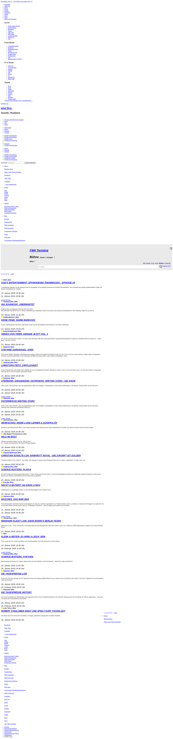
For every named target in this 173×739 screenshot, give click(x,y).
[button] (14, 120)
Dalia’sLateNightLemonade (12, 172)
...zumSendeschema (10, 184)
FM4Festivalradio (9, 209)
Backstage (11, 29)
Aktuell (6, 203)
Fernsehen (7, 4)
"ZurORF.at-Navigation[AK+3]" (23, 1)
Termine (6, 132)
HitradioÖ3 (11, 77)
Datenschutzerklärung (10, 728)
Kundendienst (12, 27)
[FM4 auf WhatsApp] (10, 140)
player (6, 121)
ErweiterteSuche (166, 266)
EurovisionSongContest (11, 206)
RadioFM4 (11, 79)
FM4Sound (7, 127)
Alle (144, 263)
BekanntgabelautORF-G (11, 733)
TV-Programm (12, 67)
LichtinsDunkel (12, 36)
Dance (6, 129)
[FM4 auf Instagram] (10, 135)
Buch (5, 198)
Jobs (9, 57)
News (6, 17)
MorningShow (8, 169)
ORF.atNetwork (9, 693)
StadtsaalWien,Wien (10, 301)
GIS (9, 39)
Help (9, 95)
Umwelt (6, 195)
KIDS (6, 8)
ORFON (7, 6)
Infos (5, 216)
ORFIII (10, 71)
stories (6, 124)
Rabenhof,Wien (8, 347)
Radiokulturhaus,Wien (11, 317)
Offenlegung (8, 732)
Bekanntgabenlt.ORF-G (15, 59)
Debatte (6, 11)
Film (5, 190)
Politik (6, 194)
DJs (152, 263)
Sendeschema (8, 222)
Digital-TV (11, 37)
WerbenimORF (12, 52)
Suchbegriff (4, 162)
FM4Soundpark (9, 225)
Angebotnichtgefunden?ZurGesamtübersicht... (18, 100)
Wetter (6, 14)
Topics (6, 187)
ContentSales (12, 54)
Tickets (10, 31)
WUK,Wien (7, 280)
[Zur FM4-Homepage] (4, 103)
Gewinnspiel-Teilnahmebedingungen (14, 240)
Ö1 (9, 75)
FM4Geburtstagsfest (10, 208)
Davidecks (7, 175)
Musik (6, 192)
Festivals (167, 263)
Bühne (161, 263)
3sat (9, 72)
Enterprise (11, 47)
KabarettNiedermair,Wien (12, 331)
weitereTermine (5, 300)
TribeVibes (7, 178)
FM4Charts (7, 211)
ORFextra (11, 32)
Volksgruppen (12, 99)
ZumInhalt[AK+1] (6, 1)
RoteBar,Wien (8, 482)
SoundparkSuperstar (10, 213)
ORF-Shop (11, 34)
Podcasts (6, 131)
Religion (10, 97)
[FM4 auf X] (8, 139)
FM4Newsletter (9, 228)
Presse (10, 51)
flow (5, 123)
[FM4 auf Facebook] (10, 137)
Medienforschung (13, 49)
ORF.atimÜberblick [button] (10, 19)
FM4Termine (39, 250)
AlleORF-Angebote (10, 724)
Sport (5, 16)
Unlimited (7, 181)
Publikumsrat (11, 56)
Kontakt (6, 219)
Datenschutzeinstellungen (11, 730)
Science (10, 94)
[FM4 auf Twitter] (9, 158)
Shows (6, 166)
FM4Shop (7, 237)
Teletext (10, 69)
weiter (12, 274)
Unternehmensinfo (13, 46)
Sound (6, 9)
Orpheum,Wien (8, 496)
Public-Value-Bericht (14, 26)
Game (6, 197)
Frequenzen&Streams (10, 231)
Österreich (7, 12)
